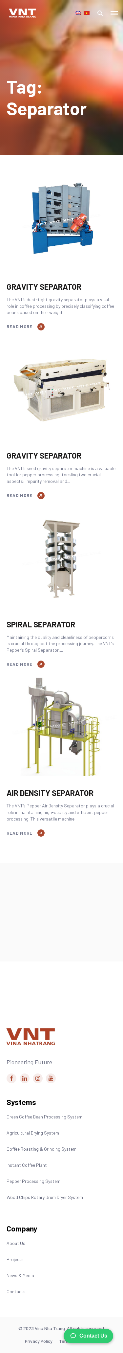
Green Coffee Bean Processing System (44, 1116)
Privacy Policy (38, 1341)
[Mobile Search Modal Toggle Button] (100, 13)
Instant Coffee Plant (27, 1165)
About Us (16, 1243)
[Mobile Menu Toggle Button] (114, 13)
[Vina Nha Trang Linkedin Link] (25, 1078)
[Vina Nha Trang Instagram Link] (38, 1078)
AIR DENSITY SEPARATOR (50, 793)
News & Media (20, 1275)
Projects (15, 1259)
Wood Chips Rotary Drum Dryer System (45, 1197)
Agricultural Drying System (33, 1133)
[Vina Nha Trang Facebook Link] (11, 1078)
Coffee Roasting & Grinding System (41, 1149)
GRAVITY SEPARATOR (44, 286)
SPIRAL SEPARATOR (41, 624)
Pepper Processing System (33, 1181)
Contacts (16, 1291)
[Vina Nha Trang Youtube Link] (51, 1078)
